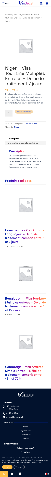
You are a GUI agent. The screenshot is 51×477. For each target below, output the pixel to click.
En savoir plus (36, 462)
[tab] (25, 139)
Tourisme (29, 124)
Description (13, 139)
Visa (15, 15)
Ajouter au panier (24, 111)
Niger (16, 127)
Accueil (8, 15)
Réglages (19, 467)
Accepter (7, 467)
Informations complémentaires (23, 143)
